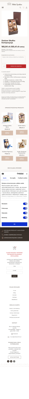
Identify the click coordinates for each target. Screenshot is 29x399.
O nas (14, 290)
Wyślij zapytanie (14, 357)
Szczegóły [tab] (12, 178)
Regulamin (14, 315)
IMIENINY (9, 97)
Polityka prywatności (15, 317)
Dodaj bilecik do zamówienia (7, 55)
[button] (14, 361)
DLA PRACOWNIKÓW (21, 96)
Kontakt (14, 295)
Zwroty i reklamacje (14, 313)
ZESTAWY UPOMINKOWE (11, 98)
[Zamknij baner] (26, 173)
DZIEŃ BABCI (4, 97)
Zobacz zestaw (22, 132)
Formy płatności (14, 310)
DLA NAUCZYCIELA (13, 96)
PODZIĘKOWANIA (14, 97)
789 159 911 (15, 333)
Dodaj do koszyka (16, 66)
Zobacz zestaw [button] (7, 133)
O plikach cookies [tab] (22, 178)
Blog (14, 292)
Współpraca (14, 299)
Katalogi (14, 297)
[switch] (25, 208)
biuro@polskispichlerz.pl (15, 336)
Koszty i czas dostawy (14, 308)
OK (14, 224)
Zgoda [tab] (4, 178)
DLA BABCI (7, 96)
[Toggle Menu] (3, 7)
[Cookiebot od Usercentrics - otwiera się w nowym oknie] (17, 174)
